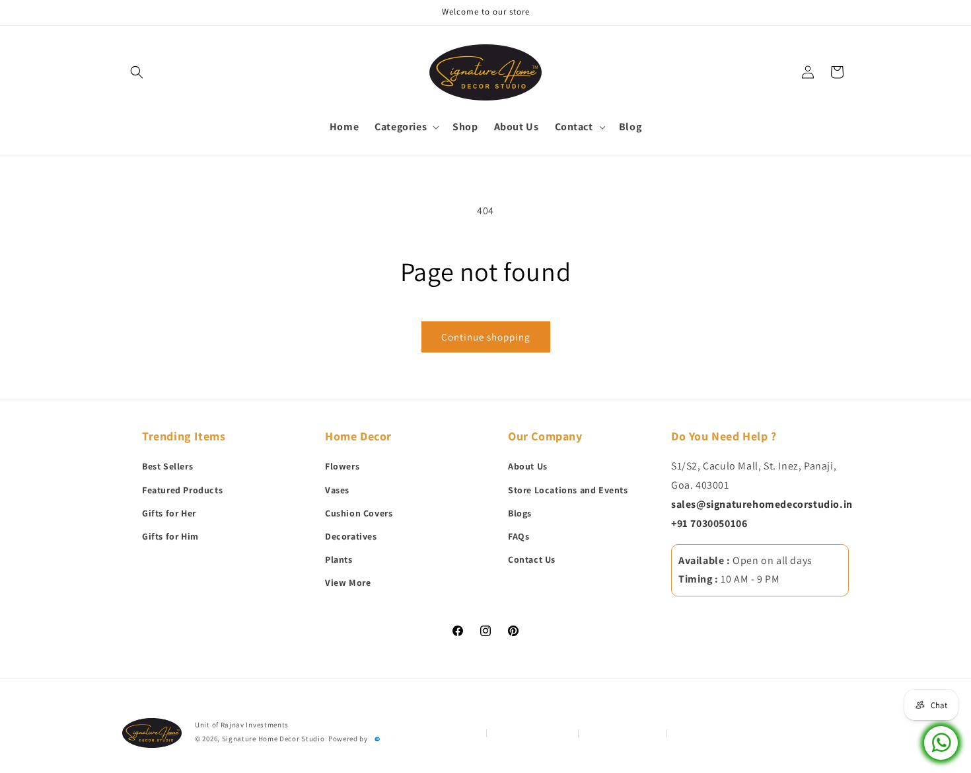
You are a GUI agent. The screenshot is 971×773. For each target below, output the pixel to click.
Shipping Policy (701, 732)
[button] (136, 72)
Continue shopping (485, 337)
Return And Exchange (623, 732)
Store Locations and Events (568, 490)
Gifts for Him (170, 536)
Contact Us (532, 560)
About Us (528, 467)
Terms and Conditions (532, 732)
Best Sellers (167, 467)
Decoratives (351, 536)
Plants (339, 560)
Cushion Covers (358, 513)
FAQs (518, 536)
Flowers (342, 467)
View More (348, 583)
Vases (337, 490)
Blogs (520, 513)
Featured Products (182, 490)
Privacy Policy (455, 732)
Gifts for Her (169, 513)
